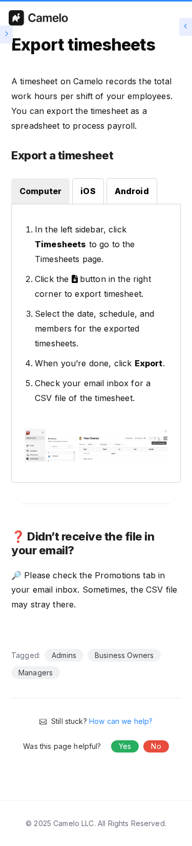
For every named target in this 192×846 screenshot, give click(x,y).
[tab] (40, 191)
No (156, 746)
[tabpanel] (96, 345)
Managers (35, 672)
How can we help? (121, 721)
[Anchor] (118, 155)
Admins (64, 655)
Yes (125, 746)
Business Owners (124, 655)
